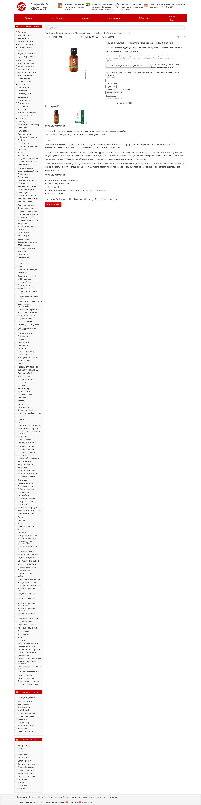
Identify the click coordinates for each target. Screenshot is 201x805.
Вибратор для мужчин (28, 643)
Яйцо (20, 422)
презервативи (24, 78)
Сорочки (22, 382)
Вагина (21, 152)
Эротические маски (27, 410)
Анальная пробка (26, 449)
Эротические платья (27, 195)
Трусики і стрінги (25, 722)
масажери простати (27, 72)
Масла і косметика (26, 66)
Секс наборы (23, 504)
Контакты (112, 797)
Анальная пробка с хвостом (26, 589)
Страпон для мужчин (27, 146)
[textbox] (116, 27)
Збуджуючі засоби (26, 53)
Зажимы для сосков (27, 276)
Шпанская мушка (26, 513)
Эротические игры (26, 498)
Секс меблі (22, 90)
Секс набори (23, 103)
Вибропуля (23, 467)
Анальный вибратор (27, 538)
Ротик (20, 363)
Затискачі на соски (26, 764)
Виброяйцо (23, 436)
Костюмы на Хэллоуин (28, 205)
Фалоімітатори (24, 35)
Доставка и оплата (97, 797)
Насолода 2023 (24, 121)
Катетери (22, 788)
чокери (21, 782)
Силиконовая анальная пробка (28, 614)
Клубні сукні (23, 710)
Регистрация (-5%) (55, 797)
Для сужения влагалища (29, 579)
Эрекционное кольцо (27, 217)
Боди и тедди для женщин (29, 681)
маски (20, 748)
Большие (22, 640)
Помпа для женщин (27, 442)
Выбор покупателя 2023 (28, 671)
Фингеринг (23, 251)
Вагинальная (24, 164)
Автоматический (25, 226)
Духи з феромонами (27, 56)
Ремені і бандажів (26, 767)
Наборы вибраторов (27, 137)
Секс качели (23, 492)
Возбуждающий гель (27, 582)
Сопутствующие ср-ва (28, 158)
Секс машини (24, 97)
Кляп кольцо (23, 631)
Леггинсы (22, 416)
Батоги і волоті (24, 760)
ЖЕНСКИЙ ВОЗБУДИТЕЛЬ (29, 510)
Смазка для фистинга (27, 242)
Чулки (20, 403)
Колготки (22, 400)
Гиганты (21, 229)
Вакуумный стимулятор (28, 458)
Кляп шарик (23, 634)
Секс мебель (23, 495)
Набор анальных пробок (29, 618)
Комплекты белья (26, 394)
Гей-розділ (22, 779)
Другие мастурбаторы (28, 557)
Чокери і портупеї (26, 770)
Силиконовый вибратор (29, 649)
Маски (21, 263)
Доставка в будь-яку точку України (137, 58)
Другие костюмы (25, 573)
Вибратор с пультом (27, 315)
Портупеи (22, 272)
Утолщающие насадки (28, 357)
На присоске (23, 232)
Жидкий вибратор (26, 461)
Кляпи (20, 751)
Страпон (86, 18)
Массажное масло (26, 288)
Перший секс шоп (26, 115)
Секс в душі (23, 785)
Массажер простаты (27, 476)
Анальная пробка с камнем (26, 609)
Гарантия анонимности (76, 797)
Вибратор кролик (26, 464)
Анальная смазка (25, 167)
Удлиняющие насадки (28, 220)
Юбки (20, 576)
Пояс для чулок (24, 407)
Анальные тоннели (26, 379)
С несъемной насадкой (28, 560)
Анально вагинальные (28, 684)
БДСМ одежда (24, 245)
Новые (21, 419)
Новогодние (23, 192)
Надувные (22, 339)
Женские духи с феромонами (25, 305)
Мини (20, 637)
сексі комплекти (25, 700)
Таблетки (22, 520)
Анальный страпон (26, 446)
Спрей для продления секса (27, 292)
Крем (20, 523)
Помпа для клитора (26, 351)
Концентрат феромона (28, 309)
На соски (22, 348)
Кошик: (172, 18)
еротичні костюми (26, 725)
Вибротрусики (24, 439)
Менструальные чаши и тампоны (29, 432)
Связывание (23, 257)
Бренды (32, 797)
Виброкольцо (24, 223)
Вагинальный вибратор (28, 124)
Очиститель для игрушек (29, 425)
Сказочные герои (26, 189)
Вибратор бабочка (26, 470)
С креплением (24, 345)
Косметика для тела (26, 201)
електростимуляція (26, 776)
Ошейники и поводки (28, 269)
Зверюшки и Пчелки (27, 186)
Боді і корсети (24, 704)
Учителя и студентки (27, 567)
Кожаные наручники (27, 627)
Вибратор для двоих (27, 489)
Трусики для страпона (28, 214)
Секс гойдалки (24, 93)
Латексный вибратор (27, 652)
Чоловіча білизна (25, 75)
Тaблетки (22, 532)
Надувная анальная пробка (27, 594)
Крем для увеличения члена (27, 547)
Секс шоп (22, 118)
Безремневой (24, 238)
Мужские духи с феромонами (25, 542)
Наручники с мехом (27, 624)
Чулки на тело (24, 391)
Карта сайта (22, 797)
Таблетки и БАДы (25, 373)
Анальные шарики (26, 452)
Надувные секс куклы (27, 211)
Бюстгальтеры (24, 388)
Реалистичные (24, 134)
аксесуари (22, 109)
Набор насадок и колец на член (30, 667)
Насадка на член (25, 483)
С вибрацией (23, 655)
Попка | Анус (24, 360)
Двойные (22, 140)
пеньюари (22, 719)
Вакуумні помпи (25, 41)
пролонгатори (24, 81)
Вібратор (29, 18)
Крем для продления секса (30, 301)
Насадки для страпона (28, 366)
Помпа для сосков (26, 354)
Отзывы (41, 797)
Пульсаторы (23, 130)
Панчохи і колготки (26, 713)
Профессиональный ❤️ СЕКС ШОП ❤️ (64, 802)
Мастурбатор (115, 18)
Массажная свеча (26, 551)
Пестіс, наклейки (25, 731)
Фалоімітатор (57, 18)
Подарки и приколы (27, 501)
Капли (20, 517)
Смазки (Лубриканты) (28, 161)
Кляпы (21, 260)
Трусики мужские (26, 678)
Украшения (23, 155)
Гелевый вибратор (26, 646)
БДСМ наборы (24, 279)
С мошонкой (23, 342)
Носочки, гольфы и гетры (29, 413)
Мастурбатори (24, 69)
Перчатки (22, 397)
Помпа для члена (25, 486)
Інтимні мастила (25, 59)
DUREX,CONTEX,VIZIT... (28, 370)
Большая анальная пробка (26, 599)
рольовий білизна (26, 716)
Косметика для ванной (28, 198)
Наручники (23, 254)
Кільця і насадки (25, 47)
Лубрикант (144, 18)
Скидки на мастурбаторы (29, 658)
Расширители (24, 285)
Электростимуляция (27, 208)
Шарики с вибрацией (27, 564)
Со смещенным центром (29, 324)
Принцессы (23, 183)
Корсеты (21, 385)
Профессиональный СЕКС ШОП (31, 802)
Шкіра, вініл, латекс (26, 697)
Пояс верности (24, 570)
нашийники (23, 757)
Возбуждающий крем (28, 535)
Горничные (23, 177)
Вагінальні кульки (26, 44)
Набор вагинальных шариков (27, 329)
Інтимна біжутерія (26, 63)
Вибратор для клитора (28, 554)
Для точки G (23, 127)
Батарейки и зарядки (27, 507)
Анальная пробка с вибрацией (26, 604)
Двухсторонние (25, 318)
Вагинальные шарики (28, 428)
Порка (20, 266)
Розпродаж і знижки (27, 112)
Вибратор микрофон (27, 473)
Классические (24, 376)
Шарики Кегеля (25, 321)
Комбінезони (24, 707)
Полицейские (24, 174)
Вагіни (21, 50)
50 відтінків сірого (26, 773)
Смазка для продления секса (28, 297)
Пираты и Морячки (26, 180)
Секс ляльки (23, 87)
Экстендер (22, 479)
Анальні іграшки (25, 38)
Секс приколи (24, 100)
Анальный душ (24, 282)
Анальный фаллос (26, 455)
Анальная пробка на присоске (27, 662)
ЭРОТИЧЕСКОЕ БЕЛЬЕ (27, 312)
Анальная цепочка (26, 248)
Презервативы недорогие (29, 585)
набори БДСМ (24, 745)
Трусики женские (25, 674)
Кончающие (23, 235)
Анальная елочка (25, 333)
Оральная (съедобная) (28, 171)
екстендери (23, 106)
